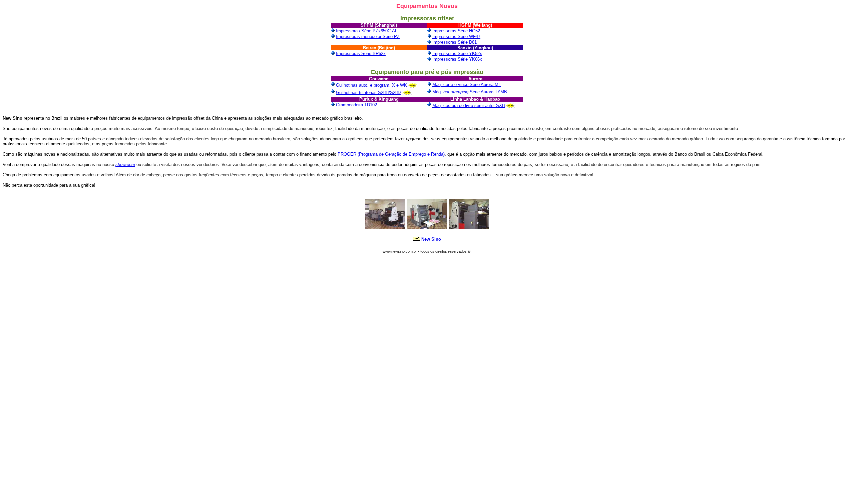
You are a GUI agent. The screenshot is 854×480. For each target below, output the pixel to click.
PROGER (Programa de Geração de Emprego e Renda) (391, 154)
